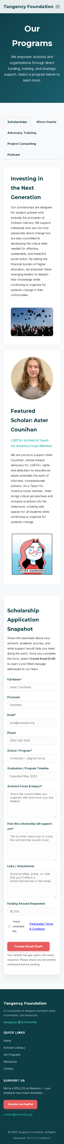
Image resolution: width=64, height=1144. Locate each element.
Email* (11, 715)
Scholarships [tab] (17, 122)
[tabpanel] (32, 571)
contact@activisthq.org (18, 1114)
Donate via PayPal (20, 1104)
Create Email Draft (28, 946)
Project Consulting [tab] (21, 143)
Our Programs (12, 1054)
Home (7, 1040)
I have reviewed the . (35, 926)
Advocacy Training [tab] (21, 133)
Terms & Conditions (38, 1138)
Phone (11, 733)
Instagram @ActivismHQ (20, 1022)
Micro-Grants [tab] (46, 122)
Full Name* (14, 679)
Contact (8, 1068)
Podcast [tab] (13, 154)
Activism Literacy (14, 1047)
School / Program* (19, 750)
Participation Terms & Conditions (41, 926)
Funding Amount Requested (26, 903)
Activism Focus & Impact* (24, 786)
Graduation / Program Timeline (28, 768)
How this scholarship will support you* (29, 826)
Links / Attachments (20, 866)
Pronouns (13, 697)
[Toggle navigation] (57, 6)
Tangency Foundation (29, 6)
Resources (10, 1061)
